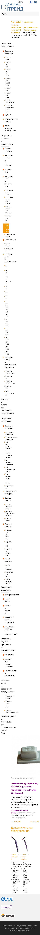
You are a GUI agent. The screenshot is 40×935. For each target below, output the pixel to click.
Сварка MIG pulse (7, 95)
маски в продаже (7, 567)
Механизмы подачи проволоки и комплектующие (5, 644)
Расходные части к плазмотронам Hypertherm (7, 362)
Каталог (16, 21)
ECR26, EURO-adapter (24, 856)
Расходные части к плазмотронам (7, 258)
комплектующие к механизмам (7, 673)
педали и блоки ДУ (7, 609)
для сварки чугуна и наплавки (7, 478)
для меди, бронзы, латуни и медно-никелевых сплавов (7, 449)
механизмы (7, 655)
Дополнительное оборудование (22, 829)
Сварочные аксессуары (5, 588)
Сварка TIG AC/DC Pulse (7, 82)
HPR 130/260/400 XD (7, 393)
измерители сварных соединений (7, 619)
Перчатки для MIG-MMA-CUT (7, 534)
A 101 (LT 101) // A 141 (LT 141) (7, 308)
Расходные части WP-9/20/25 (7, 200)
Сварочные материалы (5, 419)
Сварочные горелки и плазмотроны (5, 139)
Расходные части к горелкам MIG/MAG (7, 160)
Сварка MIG (7, 89)
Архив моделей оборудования (7, 128)
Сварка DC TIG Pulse (7, 73)
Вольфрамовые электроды (7, 492)
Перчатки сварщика (7, 525)
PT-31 (7, 267)
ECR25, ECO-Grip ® (14, 856)
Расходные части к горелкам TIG (7, 181)
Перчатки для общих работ (7, 552)
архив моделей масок (7, 581)
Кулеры (7, 115)
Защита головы (7, 520)
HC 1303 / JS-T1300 (7, 341)
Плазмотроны (7, 240)
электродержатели (7, 595)
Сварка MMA (7, 58)
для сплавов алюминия (7, 462)
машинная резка (7, 250)
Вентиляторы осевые (7, 697)
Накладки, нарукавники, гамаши (7, 514)
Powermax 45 (7, 377)
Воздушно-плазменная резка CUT (7, 108)
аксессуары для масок (7, 574)
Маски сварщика (7, 559)
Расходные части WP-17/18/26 (7, 210)
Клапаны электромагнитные (7, 711)
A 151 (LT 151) (7, 322)
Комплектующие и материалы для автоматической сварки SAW (5, 724)
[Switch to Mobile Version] (20, 2)
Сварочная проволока (7, 427)
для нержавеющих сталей (7, 469)
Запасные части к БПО (7, 704)
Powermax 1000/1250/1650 (7, 372)
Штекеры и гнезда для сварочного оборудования (5, 406)
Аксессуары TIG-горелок (7, 192)
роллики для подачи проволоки (7, 663)
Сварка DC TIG (7, 64)
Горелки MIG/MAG (7, 150)
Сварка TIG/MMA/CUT (7, 101)
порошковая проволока (7, 487)
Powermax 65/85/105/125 (7, 382)
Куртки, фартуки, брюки (7, 506)
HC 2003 (7, 348)
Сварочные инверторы (7, 52)
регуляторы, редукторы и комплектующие (7, 630)
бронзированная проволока (7, 438)
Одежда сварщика (7, 499)
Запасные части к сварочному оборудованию (5, 686)
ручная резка (7, 245)
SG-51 (7, 287)
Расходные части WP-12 (7, 219)
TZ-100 (7, 297)
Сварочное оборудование (5, 44)
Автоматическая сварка (7, 120)
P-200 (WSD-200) (7, 331)
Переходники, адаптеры (7, 235)
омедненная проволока (7, 433)
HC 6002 (7, 353)
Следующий (34, 821)
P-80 (6, 292)
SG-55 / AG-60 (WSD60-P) (7, 277)
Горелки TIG (7, 171)
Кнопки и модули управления (24, 31)
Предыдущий (16, 821)
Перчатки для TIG (7, 544)
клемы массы (7, 600)
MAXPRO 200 (7, 387)
